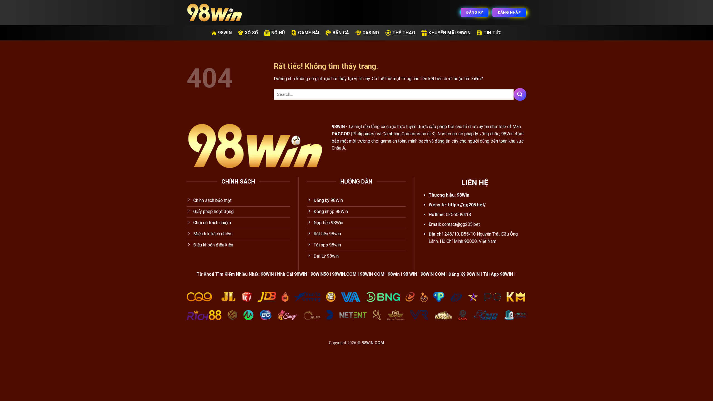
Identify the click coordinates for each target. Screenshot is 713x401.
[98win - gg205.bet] (214, 12)
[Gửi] (520, 94)
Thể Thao (404, 32)
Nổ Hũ (278, 32)
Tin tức (493, 32)
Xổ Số (251, 32)
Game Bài (308, 32)
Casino (370, 32)
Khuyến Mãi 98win (449, 32)
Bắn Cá (341, 32)
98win (225, 32)
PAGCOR (341, 133)
